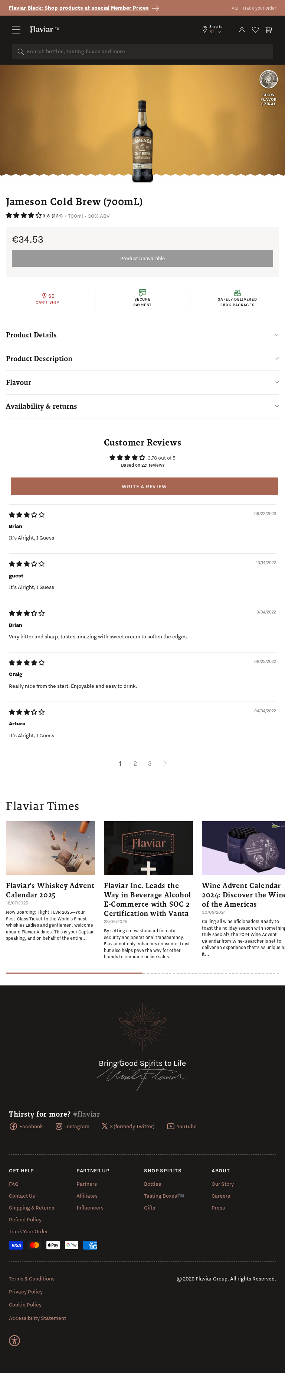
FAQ (233, 8)
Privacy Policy (26, 1291)
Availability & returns (41, 406)
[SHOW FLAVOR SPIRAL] (268, 79)
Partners (86, 1184)
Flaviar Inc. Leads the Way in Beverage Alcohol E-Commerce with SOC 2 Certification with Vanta (147, 899)
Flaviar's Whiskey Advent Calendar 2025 (50, 890)
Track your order (259, 8)
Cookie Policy (25, 1304)
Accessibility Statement (37, 1318)
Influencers (90, 1207)
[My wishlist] (255, 29)
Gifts (149, 1207)
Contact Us (22, 1195)
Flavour (18, 382)
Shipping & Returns (31, 1207)
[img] (27, 515)
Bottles (152, 1184)
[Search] (21, 51)
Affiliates (87, 1195)
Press (218, 1207)
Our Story (223, 1184)
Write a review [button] (144, 486)
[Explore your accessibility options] (14, 1340)
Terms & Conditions (32, 1278)
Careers (221, 1195)
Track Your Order (28, 1231)
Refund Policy (25, 1219)
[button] (16, 29)
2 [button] (135, 763)
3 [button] (150, 763)
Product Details (31, 334)
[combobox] (142, 51)
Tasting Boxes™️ (164, 1195)
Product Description (39, 358)
